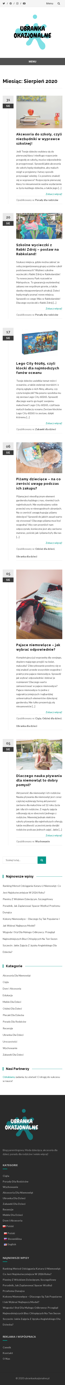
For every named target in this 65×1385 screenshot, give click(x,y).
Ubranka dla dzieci (26, 556)
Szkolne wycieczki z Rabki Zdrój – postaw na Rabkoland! (37, 249)
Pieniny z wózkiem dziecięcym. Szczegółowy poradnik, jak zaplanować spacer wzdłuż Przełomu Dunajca (31, 906)
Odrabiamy (9, 1076)
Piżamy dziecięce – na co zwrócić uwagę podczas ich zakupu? (38, 483)
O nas (6, 1358)
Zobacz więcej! (54, 193)
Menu (49, 3)
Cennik (7, 1347)
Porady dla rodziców (46, 200)
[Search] (42, 860)
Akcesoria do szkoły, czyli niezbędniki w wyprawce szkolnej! (39, 138)
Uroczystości (10, 1041)
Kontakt (8, 1353)
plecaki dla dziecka (13, 1015)
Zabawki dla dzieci (45, 429)
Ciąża (38, 718)
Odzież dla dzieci (45, 548)
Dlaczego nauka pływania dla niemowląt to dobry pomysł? (39, 780)
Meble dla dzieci (12, 1001)
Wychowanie (42, 841)
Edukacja (8, 995)
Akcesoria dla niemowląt (17, 975)
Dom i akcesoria (12, 988)
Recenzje (8, 1028)
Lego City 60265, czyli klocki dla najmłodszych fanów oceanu (37, 368)
